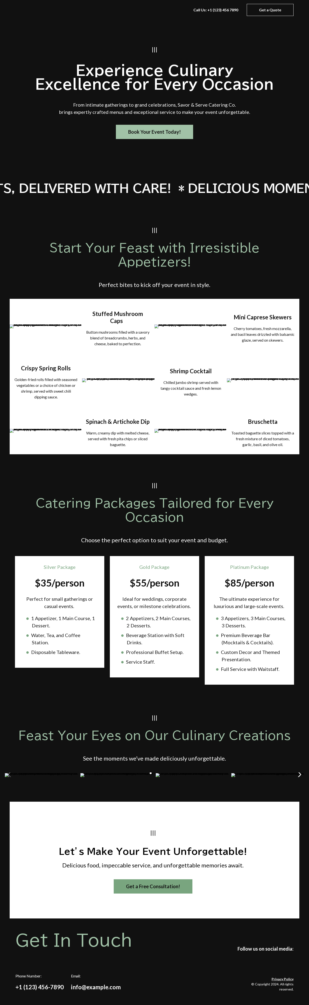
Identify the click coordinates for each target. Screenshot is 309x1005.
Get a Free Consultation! (153, 886)
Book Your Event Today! (154, 132)
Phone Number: (39, 982)
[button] (151, 773)
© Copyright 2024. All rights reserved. (272, 984)
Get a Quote (270, 9)
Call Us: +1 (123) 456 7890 (215, 10)
